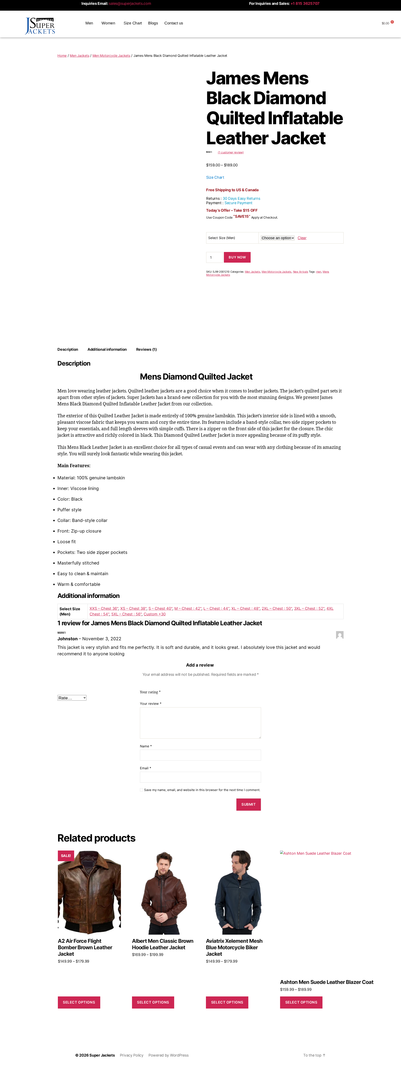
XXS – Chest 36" (104, 608)
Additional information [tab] (107, 349)
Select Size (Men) (221, 238)
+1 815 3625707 (305, 3)
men (318, 271)
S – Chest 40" (160, 608)
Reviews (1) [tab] (146, 349)
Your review (150, 703)
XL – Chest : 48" (245, 608)
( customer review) (231, 152)
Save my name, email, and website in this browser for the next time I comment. (202, 790)
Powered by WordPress (168, 1055)
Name (146, 746)
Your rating (150, 692)
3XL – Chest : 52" (309, 608)
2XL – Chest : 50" (277, 608)
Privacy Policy (131, 1055)
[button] (90, 23)
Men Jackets (79, 55)
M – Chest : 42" (187, 608)
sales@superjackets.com (130, 3)
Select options (79, 1002)
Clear (302, 238)
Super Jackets (102, 1055)
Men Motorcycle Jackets (111, 55)
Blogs (153, 23)
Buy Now (237, 257)
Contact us (173, 23)
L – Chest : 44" (216, 608)
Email (145, 768)
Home (62, 55)
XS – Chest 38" (133, 608)
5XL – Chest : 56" (126, 614)
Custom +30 (155, 614)
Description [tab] (67, 349)
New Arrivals (300, 271)
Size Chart (133, 23)
